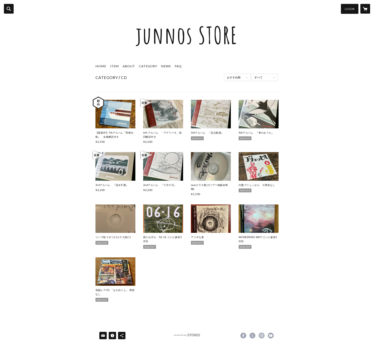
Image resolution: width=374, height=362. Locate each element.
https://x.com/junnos (252, 335)
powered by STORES (187, 336)
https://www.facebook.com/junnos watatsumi (243, 335)
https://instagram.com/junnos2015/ (262, 335)
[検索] (9, 9)
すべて (258, 77)
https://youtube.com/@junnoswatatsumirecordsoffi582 (271, 335)
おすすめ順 (234, 77)
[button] (349, 9)
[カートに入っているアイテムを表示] (365, 9)
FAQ (178, 66)
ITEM (114, 66)
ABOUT (129, 66)
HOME (100, 66)
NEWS (166, 66)
